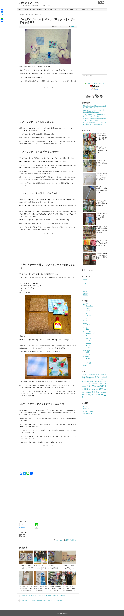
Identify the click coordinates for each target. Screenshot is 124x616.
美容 (94, 392)
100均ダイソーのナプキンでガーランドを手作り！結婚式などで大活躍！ (44, 595)
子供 (93, 386)
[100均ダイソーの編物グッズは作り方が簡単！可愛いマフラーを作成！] (26, 557)
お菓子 (101, 374)
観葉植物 (85, 394)
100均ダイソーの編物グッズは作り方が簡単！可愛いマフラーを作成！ (26, 568)
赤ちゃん (91, 395)
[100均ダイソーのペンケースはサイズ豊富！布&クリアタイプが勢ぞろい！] (40, 557)
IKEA (87, 352)
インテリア (59, 540)
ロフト (88, 360)
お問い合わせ (81, 9)
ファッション (94, 383)
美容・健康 (100, 392)
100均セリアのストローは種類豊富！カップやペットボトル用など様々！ (101, 137)
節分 (87, 392)
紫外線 (89, 392)
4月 (86, 283)
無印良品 (88, 363)
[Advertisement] (48, 100)
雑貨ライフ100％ (29, 2)
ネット (56, 9)
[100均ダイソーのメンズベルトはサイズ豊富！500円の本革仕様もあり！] (69, 578)
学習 (96, 386)
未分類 (85, 365)
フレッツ (88, 315)
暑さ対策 (94, 389)
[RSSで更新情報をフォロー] (102, 2)
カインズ (88, 335)
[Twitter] (2, 14)
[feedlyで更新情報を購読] (99, 2)
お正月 (97, 374)
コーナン (88, 343)
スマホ (84, 381)
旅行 (90, 389)
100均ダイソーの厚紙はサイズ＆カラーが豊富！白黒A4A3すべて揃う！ (101, 243)
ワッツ (88, 318)
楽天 (87, 329)
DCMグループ (90, 333)
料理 (86, 389)
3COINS (88, 358)
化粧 (85, 386)
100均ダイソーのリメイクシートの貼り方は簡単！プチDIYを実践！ (26, 588)
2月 (86, 286)
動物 (83, 386)
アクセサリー (90, 377)
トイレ (89, 381)
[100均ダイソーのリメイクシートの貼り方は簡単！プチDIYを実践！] (26, 578)
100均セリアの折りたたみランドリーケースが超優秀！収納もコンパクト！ (101, 177)
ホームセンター (48, 9)
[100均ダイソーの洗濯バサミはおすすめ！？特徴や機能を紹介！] (40, 578)
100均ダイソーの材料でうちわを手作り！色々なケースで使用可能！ (43, 600)
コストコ (88, 338)
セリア (88, 310)
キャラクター (95, 379)
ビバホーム (89, 348)
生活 (103, 389)
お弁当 (93, 374)
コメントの (88, 411)
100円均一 (26, 9)
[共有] (2, 20)
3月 (86, 285)
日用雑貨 (32, 9)
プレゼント (102, 383)
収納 (88, 386)
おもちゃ (88, 374)
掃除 (102, 386)
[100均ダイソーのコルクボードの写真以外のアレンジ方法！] (69, 557)
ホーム (19, 9)
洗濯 (99, 389)
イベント (98, 377)
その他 (66, 9)
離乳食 (96, 394)
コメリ (88, 340)
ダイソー (73, 26)
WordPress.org (87, 413)
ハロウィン (95, 381)
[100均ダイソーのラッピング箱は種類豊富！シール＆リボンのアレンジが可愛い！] (55, 557)
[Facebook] (2, 10)
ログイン (86, 406)
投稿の (86, 408)
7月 (86, 281)
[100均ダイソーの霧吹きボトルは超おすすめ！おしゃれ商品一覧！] (55, 578)
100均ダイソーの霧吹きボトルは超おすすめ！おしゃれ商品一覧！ (54, 588)
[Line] (2, 17)
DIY (83, 374)
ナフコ (88, 345)
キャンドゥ (89, 306)
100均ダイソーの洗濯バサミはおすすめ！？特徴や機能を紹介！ (40, 588)
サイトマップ (73, 9)
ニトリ (88, 354)
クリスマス (102, 379)
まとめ (61, 9)
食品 (102, 395)
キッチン (88, 379)
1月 (86, 288)
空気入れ (84, 392)
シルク (88, 308)
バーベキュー (87, 383)
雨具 (99, 394)
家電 (99, 386)
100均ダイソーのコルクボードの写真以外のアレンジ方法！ (69, 568)
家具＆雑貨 (40, 9)
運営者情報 (90, 9)
